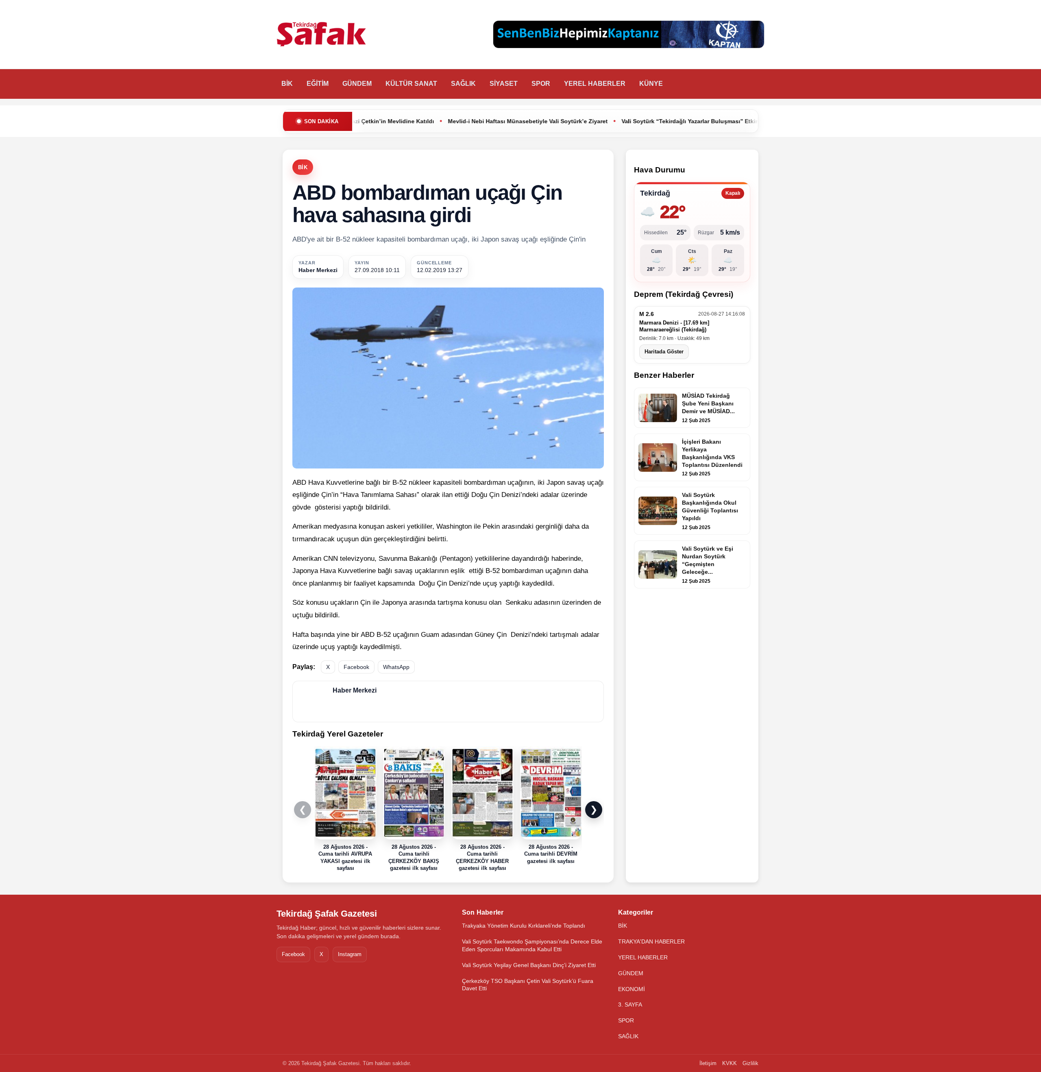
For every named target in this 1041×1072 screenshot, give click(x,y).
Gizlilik (750, 1063)
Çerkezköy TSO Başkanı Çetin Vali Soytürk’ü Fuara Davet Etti (527, 985)
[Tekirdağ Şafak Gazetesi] (321, 34)
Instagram (350, 954)
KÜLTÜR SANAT (411, 83)
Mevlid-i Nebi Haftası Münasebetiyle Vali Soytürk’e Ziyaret (445, 121)
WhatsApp (396, 667)
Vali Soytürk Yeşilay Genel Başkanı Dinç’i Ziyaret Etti (529, 965)
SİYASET (504, 83)
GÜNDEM (357, 83)
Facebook (356, 667)
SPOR (540, 83)
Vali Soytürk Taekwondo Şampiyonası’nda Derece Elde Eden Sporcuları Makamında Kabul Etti (532, 945)
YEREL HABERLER (594, 83)
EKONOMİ (631, 989)
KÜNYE (651, 83)
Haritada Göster (664, 352)
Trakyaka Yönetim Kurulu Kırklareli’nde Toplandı (523, 925)
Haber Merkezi (318, 270)
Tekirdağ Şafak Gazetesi (327, 914)
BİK (287, 83)
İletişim (708, 1063)
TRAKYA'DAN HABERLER (651, 941)
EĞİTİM (318, 83)
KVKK (729, 1063)
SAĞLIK (463, 83)
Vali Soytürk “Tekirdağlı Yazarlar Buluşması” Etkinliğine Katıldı (625, 121)
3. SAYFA (630, 1004)
